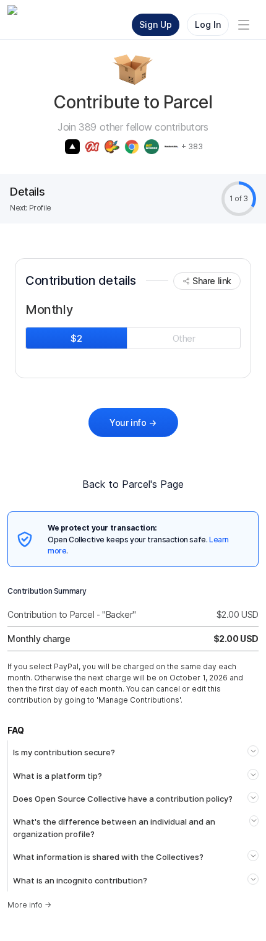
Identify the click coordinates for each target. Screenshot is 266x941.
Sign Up (155, 24)
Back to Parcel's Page (133, 484)
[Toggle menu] (243, 24)
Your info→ (133, 422)
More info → (29, 904)
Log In (208, 24)
